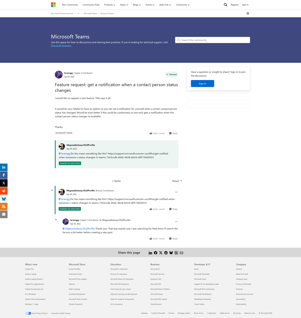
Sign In (245, 4)
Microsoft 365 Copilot (158, 299)
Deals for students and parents (122, 299)
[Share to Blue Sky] (171, 252)
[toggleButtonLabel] (248, 13)
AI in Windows (30, 294)
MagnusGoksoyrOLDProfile (81, 144)
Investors (239, 289)
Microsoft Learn (200, 279)
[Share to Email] (181, 252)
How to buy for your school (121, 289)
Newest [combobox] (177, 181)
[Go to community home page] (53, 4)
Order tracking (74, 289)
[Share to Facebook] (155, 252)
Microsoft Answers (61, 45)
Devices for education (119, 274)
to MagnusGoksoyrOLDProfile (115, 219)
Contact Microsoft (158, 313)
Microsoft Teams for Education (122, 279)
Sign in (202, 83)
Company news (241, 279)
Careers (239, 269)
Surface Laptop (30, 274)
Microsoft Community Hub (62, 13)
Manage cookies (184, 313)
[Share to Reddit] (166, 252)
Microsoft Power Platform (160, 289)
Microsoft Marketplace (202, 294)
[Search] (225, 5)
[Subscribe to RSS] (176, 252)
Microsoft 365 (155, 284)
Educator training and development (124, 294)
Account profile (74, 269)
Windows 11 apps (31, 304)
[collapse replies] (52, 190)
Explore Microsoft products (35, 299)
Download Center (75, 274)
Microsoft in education (119, 269)
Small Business (156, 304)
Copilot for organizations (34, 284)
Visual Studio (199, 304)
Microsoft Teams (90, 13)
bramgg (68, 72)
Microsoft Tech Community (204, 289)
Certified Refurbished (77, 294)
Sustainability (241, 304)
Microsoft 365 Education (120, 284)
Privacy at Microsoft (243, 284)
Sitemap (144, 313)
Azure (196, 269)
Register (234, 4)
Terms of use (198, 313)
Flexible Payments (75, 304)
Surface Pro (29, 269)
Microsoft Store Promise (78, 299)
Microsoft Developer (202, 274)
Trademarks (211, 313)
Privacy (171, 313)
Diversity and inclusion (244, 294)
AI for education (117, 304)
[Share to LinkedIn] (150, 252)
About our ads (249, 313)
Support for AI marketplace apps (206, 284)
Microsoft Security (157, 274)
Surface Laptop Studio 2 (34, 279)
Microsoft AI (155, 269)
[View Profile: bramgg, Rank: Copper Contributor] (59, 74)
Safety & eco (225, 313)
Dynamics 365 (155, 279)
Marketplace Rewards (202, 299)
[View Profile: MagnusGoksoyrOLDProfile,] (62, 146)
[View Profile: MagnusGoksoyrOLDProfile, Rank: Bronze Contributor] (62, 192)
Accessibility (240, 299)
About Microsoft (242, 274)
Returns (72, 284)
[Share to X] (160, 252)
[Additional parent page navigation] (78, 13)
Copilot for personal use (34, 289)
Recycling (236, 313)
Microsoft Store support (78, 279)
